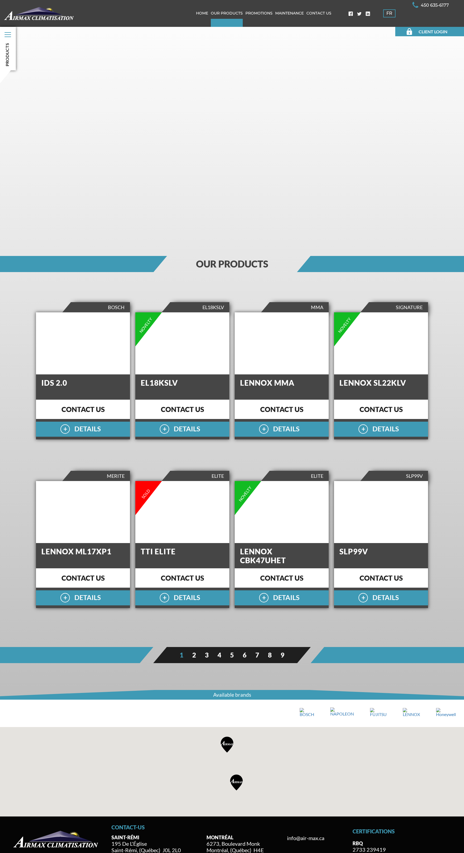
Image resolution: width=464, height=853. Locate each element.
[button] (236, 782)
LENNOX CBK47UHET (263, 556)
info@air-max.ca (305, 838)
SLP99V (353, 551)
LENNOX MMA (267, 382)
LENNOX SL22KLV (372, 382)
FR (389, 13)
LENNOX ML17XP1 (76, 551)
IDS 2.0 (54, 382)
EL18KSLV (159, 382)
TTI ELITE (158, 551)
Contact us (83, 409)
